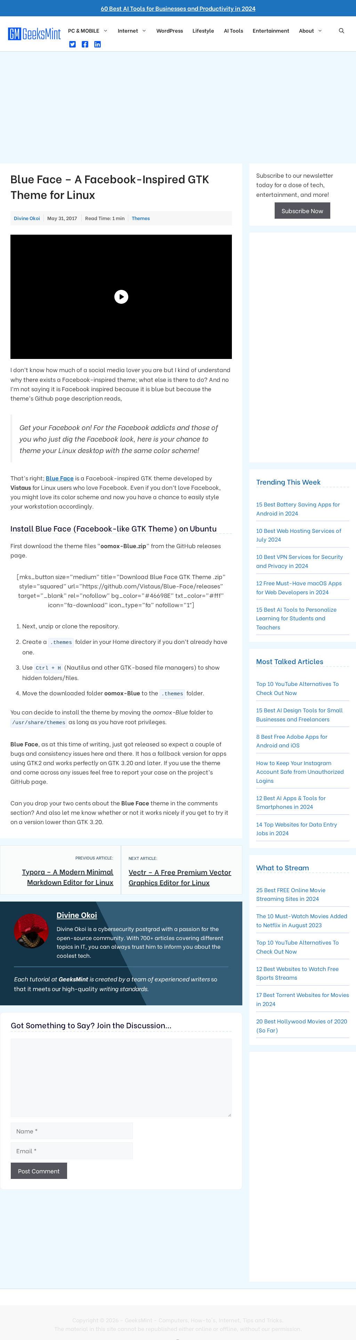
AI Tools (233, 30)
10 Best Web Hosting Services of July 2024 (298, 534)
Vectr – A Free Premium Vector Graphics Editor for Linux (180, 876)
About (306, 30)
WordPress (169, 30)
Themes (141, 218)
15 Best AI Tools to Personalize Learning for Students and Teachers (296, 618)
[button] (341, 30)
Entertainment (271, 30)
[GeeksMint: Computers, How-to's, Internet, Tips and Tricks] (35, 32)
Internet (128, 30)
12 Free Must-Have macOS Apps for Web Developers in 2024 (299, 587)
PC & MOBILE (83, 30)
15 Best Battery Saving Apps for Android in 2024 (298, 508)
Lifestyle (203, 30)
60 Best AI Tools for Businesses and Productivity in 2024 (178, 8)
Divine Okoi (77, 914)
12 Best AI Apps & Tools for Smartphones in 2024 (291, 802)
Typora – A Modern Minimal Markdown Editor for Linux (67, 876)
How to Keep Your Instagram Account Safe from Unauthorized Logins (300, 771)
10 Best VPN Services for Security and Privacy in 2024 (299, 560)
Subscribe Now (302, 210)
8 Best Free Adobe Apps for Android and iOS (291, 740)
